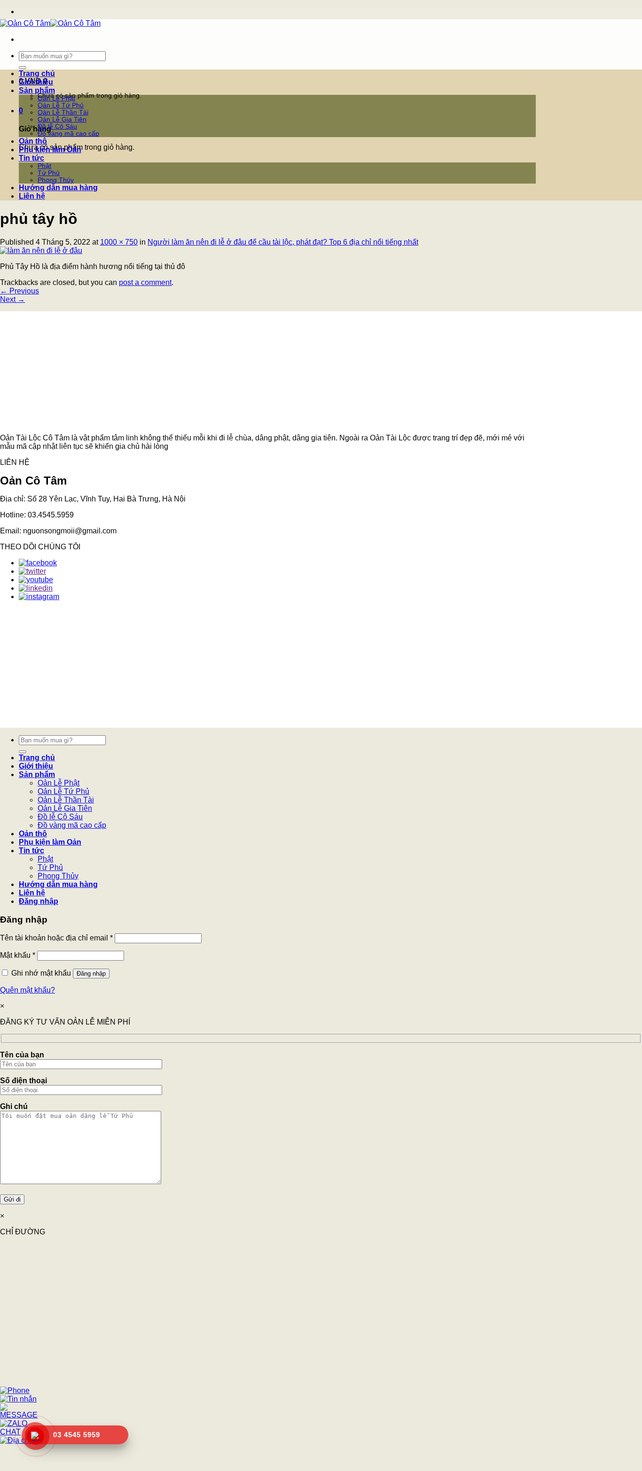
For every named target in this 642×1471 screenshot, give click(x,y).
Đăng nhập (91, 973)
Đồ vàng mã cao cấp (68, 133)
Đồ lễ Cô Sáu (57, 126)
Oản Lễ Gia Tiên (62, 119)
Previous (19, 291)
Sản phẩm (37, 90)
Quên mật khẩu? (27, 990)
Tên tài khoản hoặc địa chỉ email (56, 938)
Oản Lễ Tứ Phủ (61, 105)
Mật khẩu (17, 955)
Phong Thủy (56, 180)
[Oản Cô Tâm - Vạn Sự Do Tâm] (50, 23)
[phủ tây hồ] (41, 250)
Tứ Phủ (49, 173)
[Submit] (22, 67)
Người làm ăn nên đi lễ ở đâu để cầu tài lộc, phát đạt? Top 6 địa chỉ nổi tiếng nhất (283, 242)
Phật (44, 165)
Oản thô (33, 141)
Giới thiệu (36, 82)
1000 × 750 (119, 242)
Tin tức (31, 158)
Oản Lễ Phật (56, 98)
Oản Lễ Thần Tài (63, 112)
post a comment (145, 282)
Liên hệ (32, 196)
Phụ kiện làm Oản (50, 150)
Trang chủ (37, 73)
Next (12, 299)
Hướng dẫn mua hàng (58, 188)
